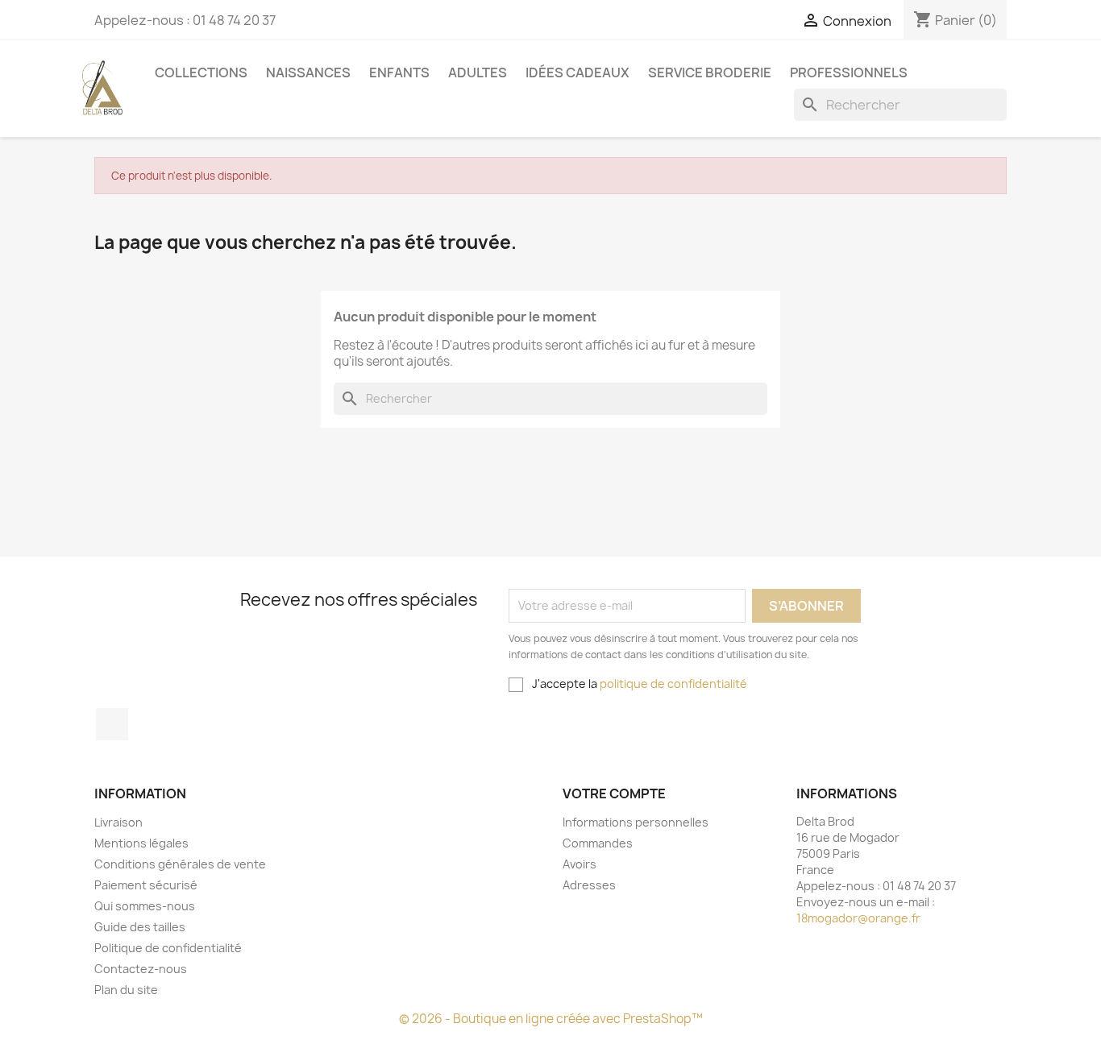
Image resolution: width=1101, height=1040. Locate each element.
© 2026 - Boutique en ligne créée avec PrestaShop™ (551, 1018)
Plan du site (126, 989)
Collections (201, 72)
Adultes (477, 72)
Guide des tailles (139, 926)
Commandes (598, 843)
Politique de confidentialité (168, 947)
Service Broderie (709, 72)
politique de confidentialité (673, 683)
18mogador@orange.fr (858, 918)
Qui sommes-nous (144, 906)
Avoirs (579, 864)
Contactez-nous (140, 968)
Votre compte (614, 793)
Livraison (118, 822)
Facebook (112, 724)
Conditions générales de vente (180, 864)
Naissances (308, 72)
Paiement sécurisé (145, 885)
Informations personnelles (635, 822)
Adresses (589, 885)
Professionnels (849, 72)
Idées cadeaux (577, 72)
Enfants (399, 72)
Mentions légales (141, 843)
